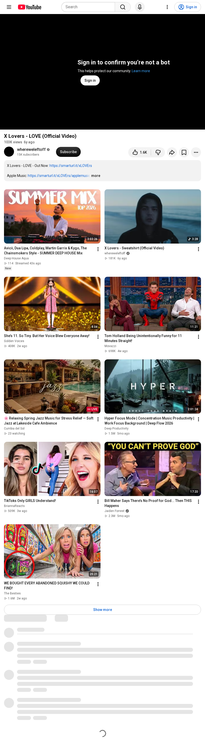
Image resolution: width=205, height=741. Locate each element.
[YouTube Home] (29, 7)
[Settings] (167, 7)
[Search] (123, 7)
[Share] (172, 152)
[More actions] (196, 152)
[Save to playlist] (184, 152)
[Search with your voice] (140, 7)
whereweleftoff (31, 149)
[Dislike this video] (158, 152)
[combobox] (90, 7)
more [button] (95, 176)
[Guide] (9, 7)
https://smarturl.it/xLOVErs (71, 166)
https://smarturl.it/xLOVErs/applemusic (59, 176)
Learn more (141, 71)
